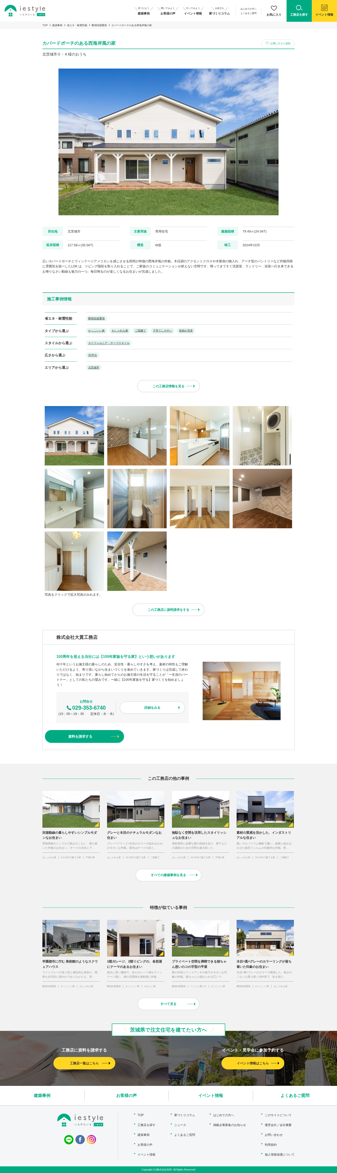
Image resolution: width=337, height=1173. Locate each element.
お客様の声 (126, 1095)
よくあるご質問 (248, 13)
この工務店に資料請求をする (168, 609)
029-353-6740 (89, 708)
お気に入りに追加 (280, 43)
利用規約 (271, 1144)
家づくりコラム (184, 1115)
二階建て (140, 330)
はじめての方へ (248, 9)
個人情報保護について (280, 1154)
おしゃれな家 (120, 330)
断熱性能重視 (99, 25)
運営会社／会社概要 (278, 1124)
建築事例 (57, 25)
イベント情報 (210, 1095)
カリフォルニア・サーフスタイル (109, 343)
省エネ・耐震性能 (77, 25)
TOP (45, 25)
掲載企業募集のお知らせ (229, 1124)
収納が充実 (186, 330)
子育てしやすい (162, 330)
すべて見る (168, 1004)
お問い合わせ (274, 1134)
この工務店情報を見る (168, 386)
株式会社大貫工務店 (77, 637)
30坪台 (92, 355)
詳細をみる (152, 707)
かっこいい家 (96, 330)
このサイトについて (278, 1115)
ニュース (180, 1124)
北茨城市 (93, 367)
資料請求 (80, 736)
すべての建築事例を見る (168, 875)
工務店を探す (146, 1124)
